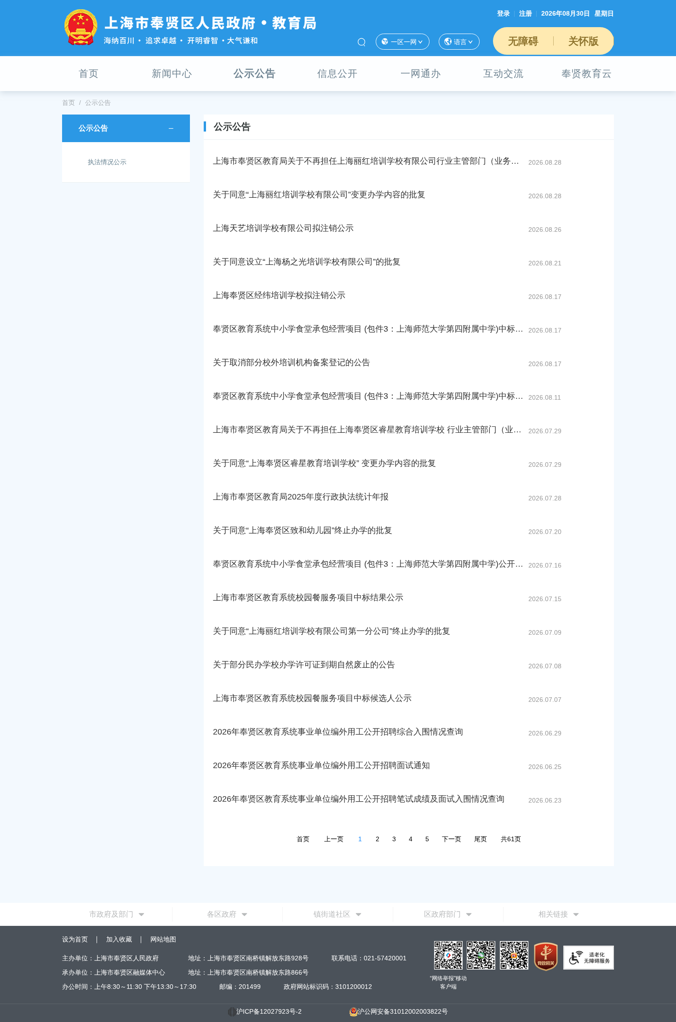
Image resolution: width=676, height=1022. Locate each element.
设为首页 (75, 939)
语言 (460, 42)
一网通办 (421, 73)
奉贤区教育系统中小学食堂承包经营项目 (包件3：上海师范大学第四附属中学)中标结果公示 (370, 328)
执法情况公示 (107, 162)
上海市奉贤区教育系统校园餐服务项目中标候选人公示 (312, 698)
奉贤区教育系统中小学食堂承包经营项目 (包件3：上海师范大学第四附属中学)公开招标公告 (370, 563)
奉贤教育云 (586, 73)
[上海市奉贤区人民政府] (190, 26)
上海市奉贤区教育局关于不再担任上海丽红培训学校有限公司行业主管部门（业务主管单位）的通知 (370, 161)
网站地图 (163, 939)
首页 (89, 73)
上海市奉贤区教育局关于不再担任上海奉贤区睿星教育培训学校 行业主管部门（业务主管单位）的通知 (370, 429)
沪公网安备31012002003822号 (403, 1011)
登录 (503, 13)
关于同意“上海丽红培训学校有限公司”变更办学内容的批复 (319, 194)
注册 (525, 13)
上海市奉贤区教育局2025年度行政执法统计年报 (301, 496)
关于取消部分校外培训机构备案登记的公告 (291, 362)
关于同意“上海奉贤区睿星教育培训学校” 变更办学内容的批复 (324, 463)
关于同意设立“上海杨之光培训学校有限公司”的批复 (307, 261)
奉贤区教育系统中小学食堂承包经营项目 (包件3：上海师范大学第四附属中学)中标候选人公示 (370, 396)
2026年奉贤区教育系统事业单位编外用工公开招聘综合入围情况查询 (338, 731)
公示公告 (255, 73)
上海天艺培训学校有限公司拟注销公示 (283, 228)
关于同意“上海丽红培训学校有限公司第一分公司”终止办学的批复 (331, 631)
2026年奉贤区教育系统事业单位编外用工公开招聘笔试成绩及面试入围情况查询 (358, 799)
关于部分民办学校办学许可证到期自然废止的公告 (304, 664)
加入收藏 (119, 939)
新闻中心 (172, 73)
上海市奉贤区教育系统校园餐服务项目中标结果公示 (308, 597)
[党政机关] (545, 956)
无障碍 (523, 41)
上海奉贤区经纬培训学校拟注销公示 (279, 295)
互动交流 (503, 73)
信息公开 (337, 73)
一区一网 (404, 42)
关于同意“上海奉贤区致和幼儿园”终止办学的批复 (302, 530)
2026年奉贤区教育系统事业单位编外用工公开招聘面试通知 (321, 765)
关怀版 (583, 41)
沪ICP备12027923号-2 (269, 1011)
